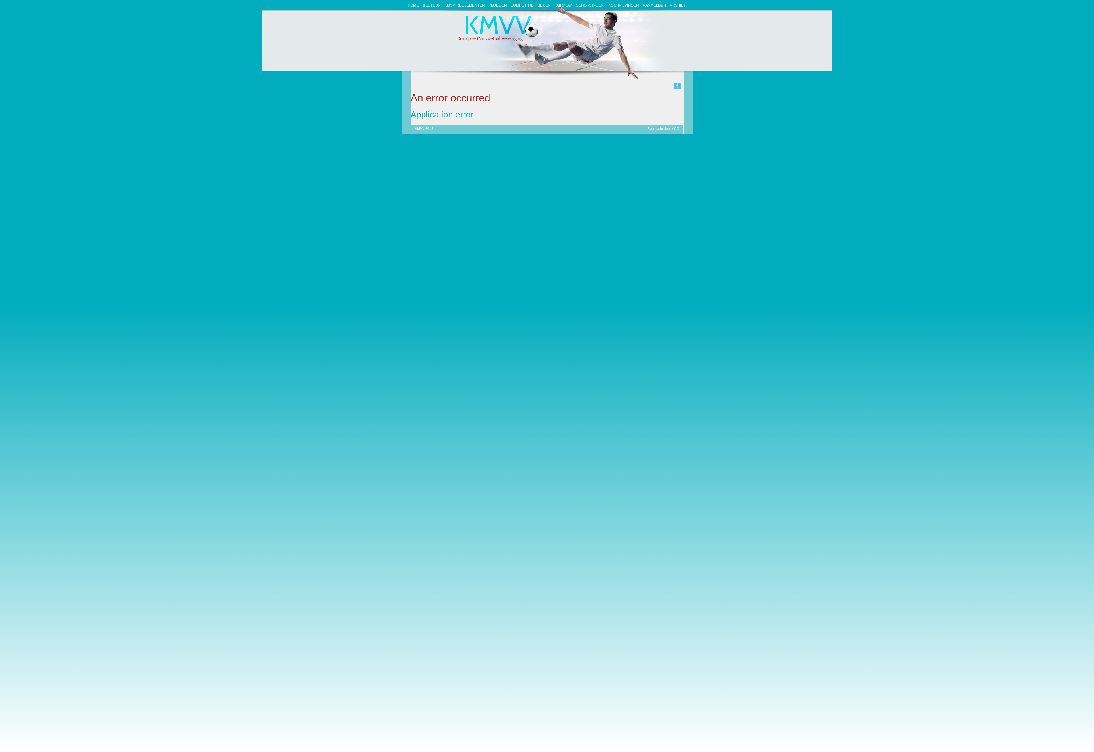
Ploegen (498, 5)
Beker (544, 5)
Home (413, 5)
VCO (675, 129)
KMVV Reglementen (464, 5)
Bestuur (431, 5)
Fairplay (563, 5)
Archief (678, 5)
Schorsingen (589, 5)
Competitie (522, 5)
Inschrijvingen (623, 5)
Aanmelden (654, 5)
